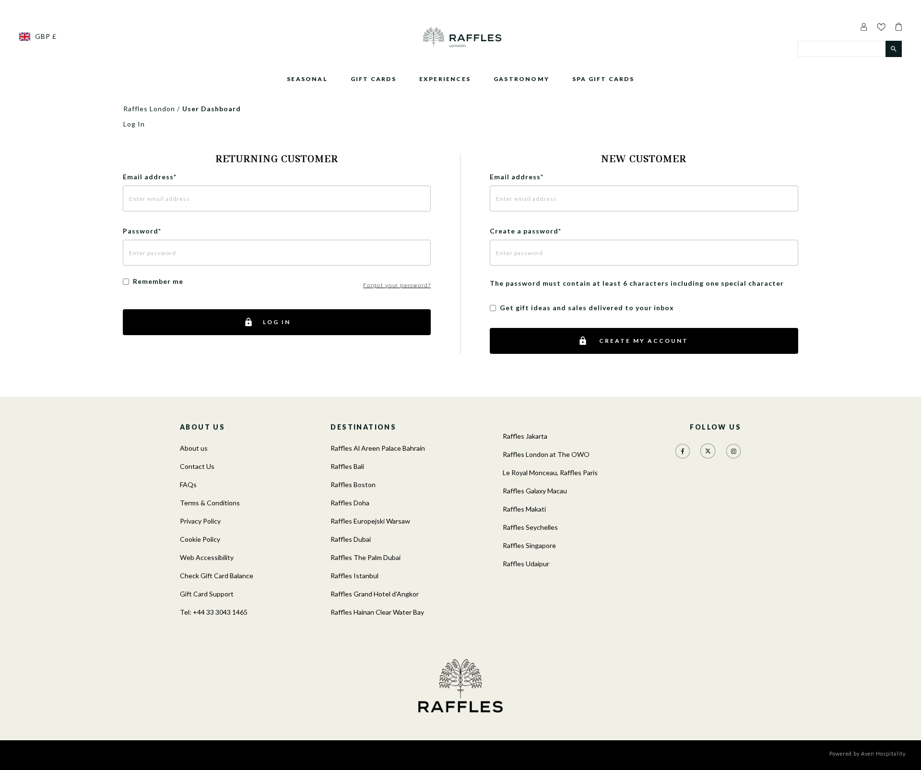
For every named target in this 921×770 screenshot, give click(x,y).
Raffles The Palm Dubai (366, 557)
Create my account (643, 340)
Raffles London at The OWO (546, 454)
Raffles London (149, 109)
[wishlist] (881, 26)
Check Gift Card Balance (216, 576)
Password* (142, 231)
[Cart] (896, 26)
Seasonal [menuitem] (307, 78)
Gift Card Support (207, 594)
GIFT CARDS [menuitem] (373, 78)
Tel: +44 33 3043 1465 (214, 612)
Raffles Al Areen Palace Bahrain (378, 448)
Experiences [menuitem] (445, 78)
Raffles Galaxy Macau (535, 491)
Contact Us (197, 466)
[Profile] (864, 26)
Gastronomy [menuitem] (521, 78)
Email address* (150, 177)
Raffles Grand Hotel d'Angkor (375, 594)
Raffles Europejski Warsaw (370, 521)
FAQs (188, 484)
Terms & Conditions (210, 503)
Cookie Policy (200, 539)
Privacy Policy (200, 521)
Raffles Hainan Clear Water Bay (377, 612)
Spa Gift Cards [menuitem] (603, 78)
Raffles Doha (350, 503)
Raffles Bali (347, 466)
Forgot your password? (397, 285)
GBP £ (46, 36)
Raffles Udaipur (526, 564)
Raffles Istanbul (354, 576)
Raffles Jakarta (525, 436)
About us (194, 448)
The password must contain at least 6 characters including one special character (637, 283)
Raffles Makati (524, 509)
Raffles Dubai (351, 539)
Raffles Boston (353, 484)
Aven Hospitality (883, 753)
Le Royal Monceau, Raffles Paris (550, 472)
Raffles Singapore (529, 545)
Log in (277, 322)
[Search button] (894, 49)
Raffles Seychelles (530, 527)
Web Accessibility (207, 557)
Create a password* (525, 231)
